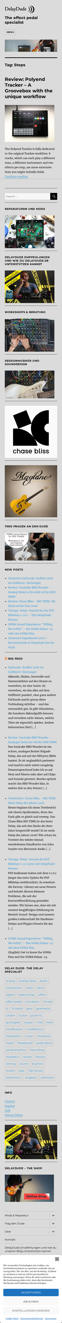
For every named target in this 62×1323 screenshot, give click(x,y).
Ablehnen (31, 1301)
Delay (29, 987)
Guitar (23, 1015)
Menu (10, 32)
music (29, 1036)
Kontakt (10, 1239)
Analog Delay (27, 981)
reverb (27, 1056)
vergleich (31, 1077)
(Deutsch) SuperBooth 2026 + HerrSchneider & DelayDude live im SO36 (31, 642)
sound (24, 1063)
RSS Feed (15, 658)
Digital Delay (26, 994)
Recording (37, 1050)
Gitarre (10, 1015)
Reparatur (12, 1056)
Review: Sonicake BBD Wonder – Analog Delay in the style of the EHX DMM (31, 592)
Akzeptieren (31, 1292)
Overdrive (43, 1036)
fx (7, 1008)
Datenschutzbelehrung (31, 1318)
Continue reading (16, 176)
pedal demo (44, 1043)
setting (11, 1063)
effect (42, 994)
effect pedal (14, 1001)
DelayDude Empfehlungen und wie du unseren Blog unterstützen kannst (30, 1249)
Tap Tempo (35, 1070)
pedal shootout (16, 1050)
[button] (57, 1259)
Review (40, 1056)
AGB (7, 1110)
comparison (14, 987)
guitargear (13, 1022)
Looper (28, 1022)
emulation (32, 1001)
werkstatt (47, 1077)
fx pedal (17, 1008)
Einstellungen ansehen (31, 1310)
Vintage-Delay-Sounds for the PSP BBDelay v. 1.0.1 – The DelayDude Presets (31, 615)
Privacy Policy (14, 1115)
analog (10, 981)
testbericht (13, 1077)
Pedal (10, 1043)
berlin (44, 981)
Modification (14, 1029)
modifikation (34, 1029)
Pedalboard (25, 1043)
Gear (8, 1231)
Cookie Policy (12, 1318)
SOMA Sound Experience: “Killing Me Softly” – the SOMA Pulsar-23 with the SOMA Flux (30, 629)
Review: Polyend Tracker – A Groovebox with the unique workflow (29, 87)
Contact (10, 1101)
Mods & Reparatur (16, 1215)
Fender (48, 1001)
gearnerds (43, 1008)
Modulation (13, 1036)
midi (40, 1022)
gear (29, 1008)
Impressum (50, 1318)
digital (10, 994)
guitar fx (36, 1015)
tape (21, 1070)
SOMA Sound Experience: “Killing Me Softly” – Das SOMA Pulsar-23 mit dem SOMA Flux (30, 943)
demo (41, 987)
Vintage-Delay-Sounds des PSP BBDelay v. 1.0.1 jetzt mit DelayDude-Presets (32, 864)
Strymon (37, 1063)
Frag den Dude (15, 1223)
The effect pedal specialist (21, 20)
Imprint (10, 1106)
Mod (50, 1022)
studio (10, 1070)
